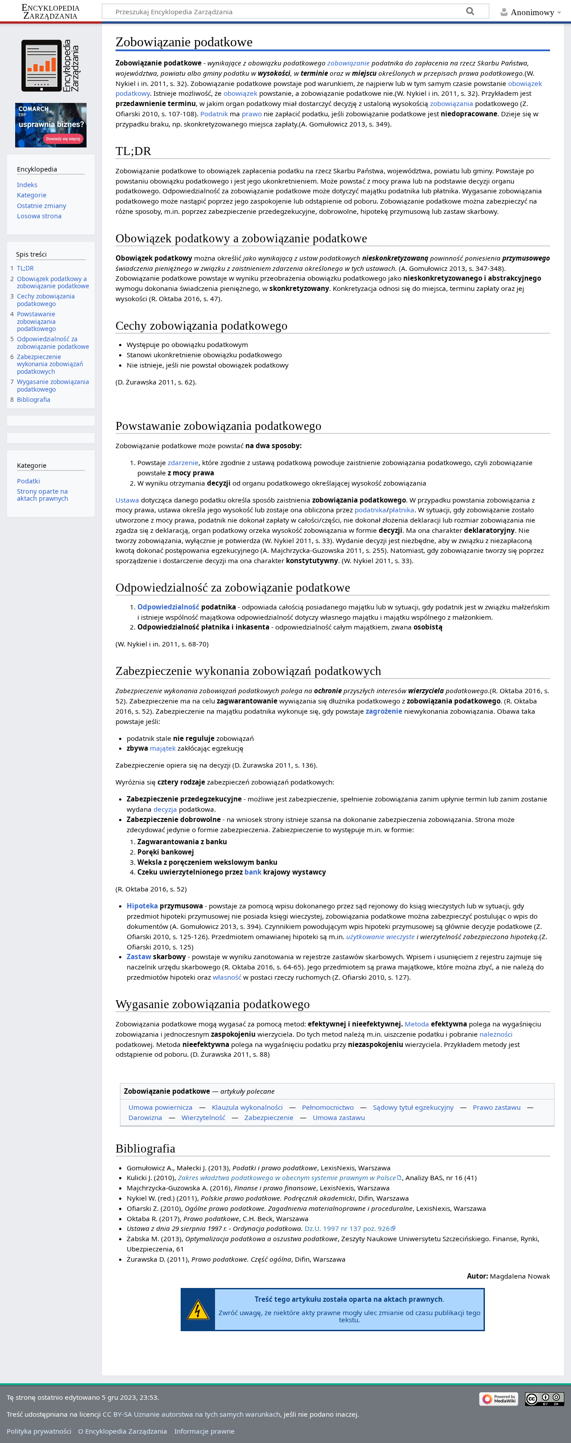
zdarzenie (183, 462)
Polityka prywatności (39, 1431)
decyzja (165, 809)
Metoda (417, 1023)
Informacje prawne (204, 1431)
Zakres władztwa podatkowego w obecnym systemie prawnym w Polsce (287, 1177)
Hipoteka (142, 905)
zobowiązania (451, 103)
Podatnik (214, 113)
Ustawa (127, 499)
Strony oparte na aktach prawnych (42, 495)
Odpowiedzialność (168, 606)
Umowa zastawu (339, 1117)
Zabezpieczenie (269, 1117)
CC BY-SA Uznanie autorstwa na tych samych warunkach (191, 1414)
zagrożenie (384, 711)
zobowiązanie (348, 62)
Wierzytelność (203, 1117)
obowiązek (240, 93)
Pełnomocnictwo (328, 1107)
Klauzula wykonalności (247, 1107)
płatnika (401, 509)
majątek (163, 748)
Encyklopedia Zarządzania (50, 12)
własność (227, 977)
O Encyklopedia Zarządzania (122, 1431)
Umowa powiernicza (160, 1107)
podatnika (370, 509)
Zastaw (139, 956)
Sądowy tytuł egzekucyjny (413, 1107)
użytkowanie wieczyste (380, 936)
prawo (252, 113)
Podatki (28, 481)
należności (496, 1034)
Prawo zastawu (497, 1107)
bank (252, 871)
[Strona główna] (50, 66)
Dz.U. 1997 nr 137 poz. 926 (347, 1228)
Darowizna (145, 1117)
